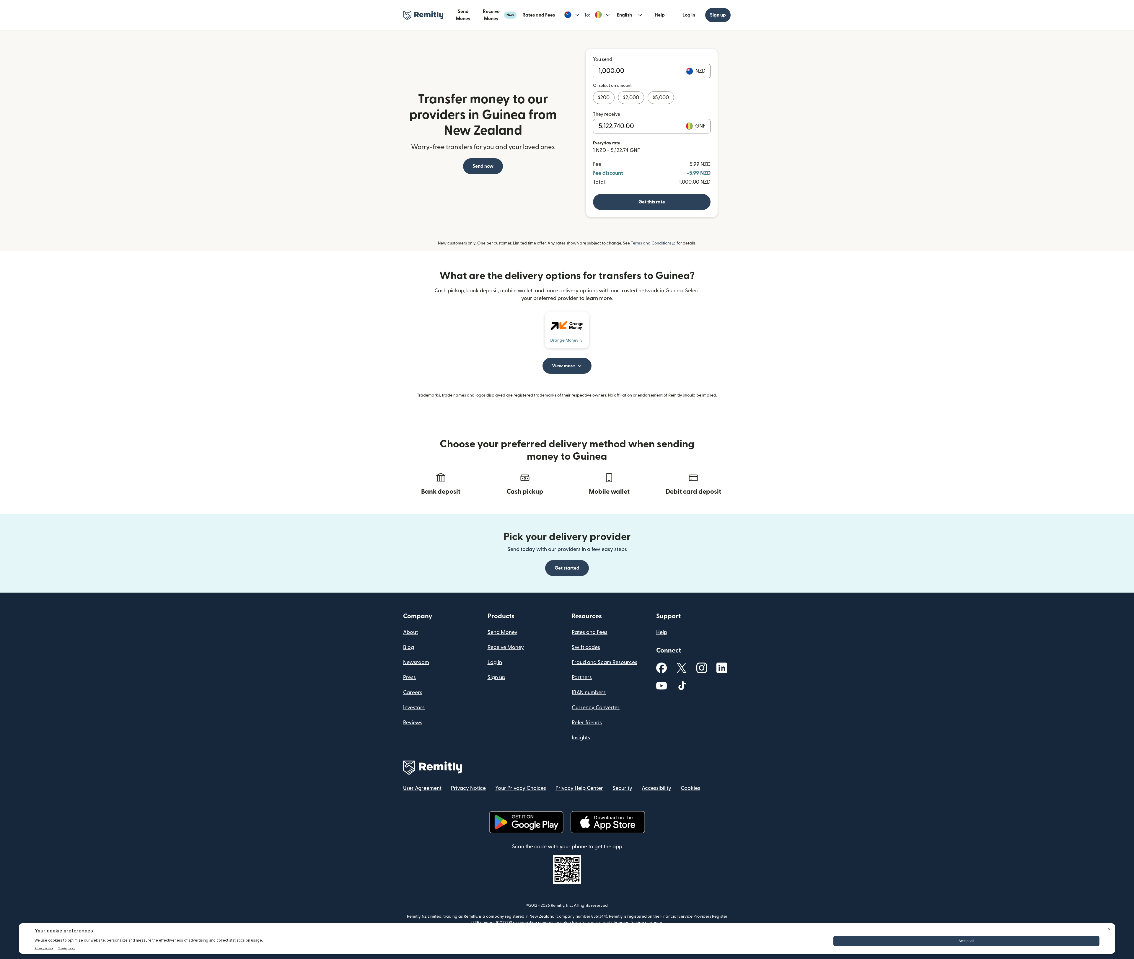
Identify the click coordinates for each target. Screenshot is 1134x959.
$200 (604, 97)
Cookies (690, 788)
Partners (582, 677)
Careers (412, 692)
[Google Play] (526, 822)
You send (602, 59)
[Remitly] (423, 15)
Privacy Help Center (579, 788)
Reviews (412, 722)
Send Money (463, 15)
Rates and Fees (538, 15)
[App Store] (608, 822)
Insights (581, 737)
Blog (408, 647)
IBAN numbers (589, 692)
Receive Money (498, 15)
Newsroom (416, 662)
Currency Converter (596, 707)
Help (660, 15)
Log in (688, 15)
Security (622, 788)
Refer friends (587, 722)
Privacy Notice (468, 788)
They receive (606, 114)
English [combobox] (624, 15)
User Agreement (422, 788)
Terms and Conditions (653, 243)
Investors (414, 707)
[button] (571, 15)
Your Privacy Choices (520, 788)
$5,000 (661, 97)
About (410, 632)
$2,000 (631, 97)
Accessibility (656, 788)
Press (409, 677)
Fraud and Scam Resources (604, 662)
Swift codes (586, 647)
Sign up (718, 15)
